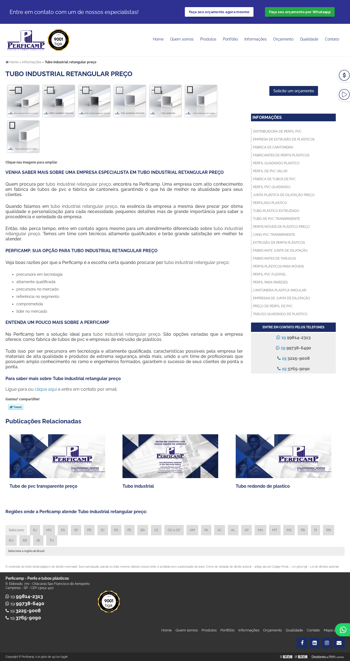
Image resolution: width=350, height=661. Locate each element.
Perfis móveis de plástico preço (281, 227)
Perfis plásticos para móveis (278, 266)
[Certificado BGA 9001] (58, 39)
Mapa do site (334, 630)
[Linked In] (314, 642)
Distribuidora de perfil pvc (277, 131)
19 (295, 337)
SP (76, 530)
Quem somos (182, 39)
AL (233, 530)
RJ (35, 530)
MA (260, 530)
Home (158, 39)
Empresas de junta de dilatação (281, 298)
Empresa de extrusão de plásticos (283, 139)
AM (192, 530)
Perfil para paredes (270, 282)
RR (25, 540)
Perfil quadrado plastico (276, 163)
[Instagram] (326, 642)
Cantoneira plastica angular (279, 290)
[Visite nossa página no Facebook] (302, 642)
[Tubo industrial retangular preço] (23, 100)
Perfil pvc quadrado (271, 187)
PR (89, 530)
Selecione (16, 530)
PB (303, 530)
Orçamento (283, 39)
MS (289, 530)
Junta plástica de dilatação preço (283, 195)
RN (328, 530)
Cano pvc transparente (274, 235)
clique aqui (46, 389)
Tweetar (15, 407)
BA (143, 530)
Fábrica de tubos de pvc (274, 179)
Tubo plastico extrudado (276, 211)
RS (116, 530)
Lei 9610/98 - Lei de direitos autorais (315, 566)
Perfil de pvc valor (270, 171)
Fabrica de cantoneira (273, 147)
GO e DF (174, 530)
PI (315, 530)
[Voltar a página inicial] (26, 39)
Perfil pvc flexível (269, 274)
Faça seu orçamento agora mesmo (219, 12)
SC (103, 530)
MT (274, 530)
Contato (332, 39)
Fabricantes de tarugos (274, 258)
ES (63, 530)
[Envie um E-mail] (339, 642)
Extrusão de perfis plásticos (279, 243)
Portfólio (230, 39)
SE (38, 540)
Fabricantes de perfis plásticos (281, 155)
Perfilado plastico (270, 203)
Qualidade (294, 630)
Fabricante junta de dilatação (280, 250)
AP (246, 530)
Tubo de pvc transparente (276, 219)
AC (219, 530)
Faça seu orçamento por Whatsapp (300, 12)
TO (51, 540)
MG (49, 530)
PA (206, 530)
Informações (255, 39)
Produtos (208, 39)
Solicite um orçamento (293, 91)
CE (156, 530)
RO (11, 540)
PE (129, 530)
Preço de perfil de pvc (273, 306)
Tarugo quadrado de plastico (280, 314)
